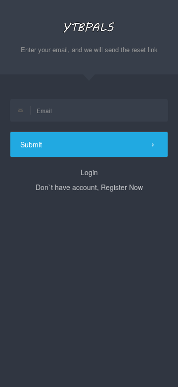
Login (89, 172)
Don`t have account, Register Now (89, 187)
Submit (31, 144)
